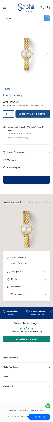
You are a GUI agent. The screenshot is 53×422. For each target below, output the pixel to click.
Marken (33, 410)
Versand (15, 105)
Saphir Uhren (18, 416)
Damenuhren (24, 410)
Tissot (6, 88)
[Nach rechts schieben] (47, 54)
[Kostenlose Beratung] (42, 8)
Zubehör (42, 410)
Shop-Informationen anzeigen (19, 137)
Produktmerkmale (12, 202)
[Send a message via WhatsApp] (48, 406)
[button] (4, 8)
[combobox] (26, 18)
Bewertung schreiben (26, 338)
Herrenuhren (12, 410)
